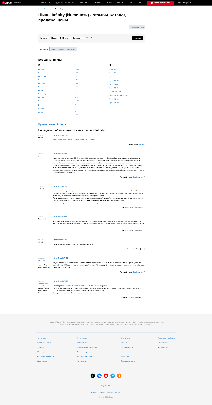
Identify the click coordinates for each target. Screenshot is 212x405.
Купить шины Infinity (52, 124)
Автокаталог (81, 361)
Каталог (120, 3)
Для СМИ (118, 392)
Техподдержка (163, 347)
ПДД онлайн (125, 356)
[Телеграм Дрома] (112, 376)
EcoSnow (41, 83)
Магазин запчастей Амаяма (87, 347)
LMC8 (76, 115)
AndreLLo (41, 260)
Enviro (40, 101)
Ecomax (41, 73)
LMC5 (76, 111)
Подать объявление (44, 343)
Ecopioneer (42, 76)
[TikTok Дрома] (93, 376)
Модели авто (105, 386)
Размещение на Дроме (166, 338)
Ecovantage (42, 94)
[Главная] (7, 3)
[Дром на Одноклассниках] (119, 376)
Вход (183, 3)
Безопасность (163, 343)
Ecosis (40, 80)
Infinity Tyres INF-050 (60, 153)
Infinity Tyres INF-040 (60, 240)
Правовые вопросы (128, 361)
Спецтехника (42, 361)
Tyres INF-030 (114, 81)
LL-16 (76, 80)
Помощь (102, 392)
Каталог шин (125, 338)
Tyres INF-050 (115, 92)
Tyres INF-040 (114, 84)
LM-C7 (76, 101)
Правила (110, 392)
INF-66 (40, 112)
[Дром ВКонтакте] (99, 376)
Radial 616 (113, 69)
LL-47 (76, 83)
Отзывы (109, 3)
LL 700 (76, 69)
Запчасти (96, 3)
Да (140, 144)
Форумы (124, 343)
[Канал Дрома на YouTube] (106, 376)
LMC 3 (76, 104)
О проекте (94, 392)
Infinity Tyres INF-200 (60, 186)
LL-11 (76, 73)
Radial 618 (113, 73)
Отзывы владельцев (84, 352)
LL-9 (75, 90)
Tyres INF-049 (114, 88)
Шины (130, 3)
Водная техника (83, 343)
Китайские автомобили (45, 356)
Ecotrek (41, 90)
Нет (143, 144)
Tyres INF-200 (114, 102)
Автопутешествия (127, 352)
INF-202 (41, 109)
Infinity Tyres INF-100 (60, 135)
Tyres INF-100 (114, 99)
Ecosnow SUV (43, 87)
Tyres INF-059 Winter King (118, 95)
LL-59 (76, 87)
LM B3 (76, 97)
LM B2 (76, 94)
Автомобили (45, 3)
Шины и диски (42, 352)
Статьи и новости (127, 347)
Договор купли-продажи (85, 356)
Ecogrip (41, 69)
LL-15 (76, 76)
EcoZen (41, 97)
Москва (18, 3)
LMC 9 (76, 108)
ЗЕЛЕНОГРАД (43, 283)
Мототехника (82, 338)
